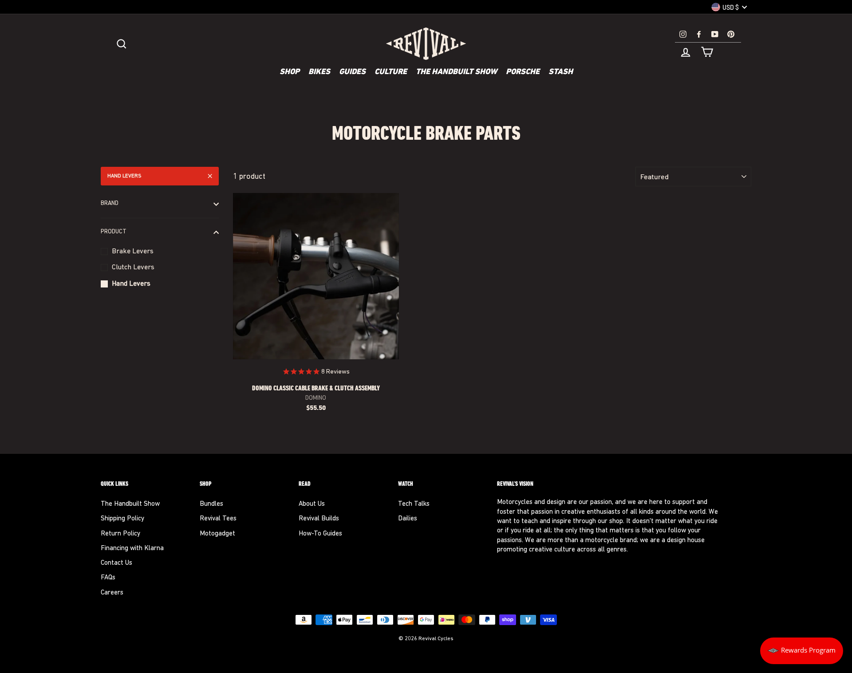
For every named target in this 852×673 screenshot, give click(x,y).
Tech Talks (414, 504)
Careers (112, 593)
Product (113, 232)
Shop (290, 72)
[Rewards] (801, 651)
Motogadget (217, 534)
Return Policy (120, 534)
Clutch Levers (133, 267)
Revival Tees (218, 519)
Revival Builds (319, 519)
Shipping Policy (122, 519)
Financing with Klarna (132, 548)
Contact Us (116, 563)
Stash (560, 72)
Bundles (211, 504)
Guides (352, 72)
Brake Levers (133, 251)
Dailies (407, 519)
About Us (312, 504)
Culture (391, 72)
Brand (109, 204)
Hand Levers (124, 176)
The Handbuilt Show (456, 72)
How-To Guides (320, 534)
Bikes (319, 72)
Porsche (523, 72)
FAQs (108, 578)
